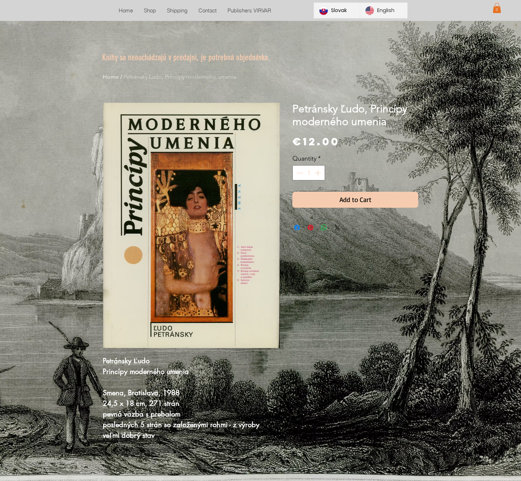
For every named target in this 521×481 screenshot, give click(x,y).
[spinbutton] (308, 173)
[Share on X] (337, 227)
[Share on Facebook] (297, 227)
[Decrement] (298, 173)
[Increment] (318, 173)
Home (111, 76)
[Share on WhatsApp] (324, 227)
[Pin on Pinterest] (310, 227)
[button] (497, 8)
